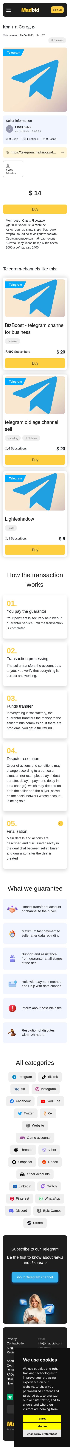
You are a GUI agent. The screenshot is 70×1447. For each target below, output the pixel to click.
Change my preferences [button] (42, 1433)
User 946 (23, 127)
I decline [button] (42, 1426)
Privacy (12, 1339)
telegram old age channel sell (31, 425)
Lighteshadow (19, 518)
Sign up (57, 9)
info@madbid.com (50, 1343)
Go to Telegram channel (35, 1277)
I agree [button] (42, 1418)
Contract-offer (16, 1343)
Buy (35, 209)
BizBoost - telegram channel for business (35, 328)
